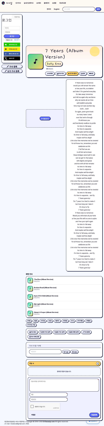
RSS (27, 424)
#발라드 (57, 321)
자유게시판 (62, 3)
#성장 (50, 321)
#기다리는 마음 (31, 325)
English (56, 9)
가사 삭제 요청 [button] (35, 337)
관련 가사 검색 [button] (46, 332)
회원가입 (17, 17)
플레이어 (46, 3)
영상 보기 (46, 119)
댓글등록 (94, 415)
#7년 (72, 321)
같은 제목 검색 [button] (74, 332)
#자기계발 (80, 321)
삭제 (75, 352)
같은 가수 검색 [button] (60, 332)
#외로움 (65, 321)
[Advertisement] (64, 29)
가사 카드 (61, 73)
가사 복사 (33, 332)
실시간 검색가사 (28, 3)
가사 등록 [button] (13, 66)
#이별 (28, 321)
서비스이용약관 (19, 422)
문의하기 (94, 421)
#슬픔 (35, 321)
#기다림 (43, 321)
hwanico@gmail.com (18, 424)
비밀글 (33, 415)
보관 (92, 73)
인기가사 (18, 3)
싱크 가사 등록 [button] (13, 71)
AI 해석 (38, 3)
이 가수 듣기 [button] (73, 73)
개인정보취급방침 (9, 422)
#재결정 (88, 321)
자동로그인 (9, 40)
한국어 (49, 9)
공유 (83, 73)
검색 (98, 9)
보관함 (54, 3)
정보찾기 (17, 40)
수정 (66, 352)
